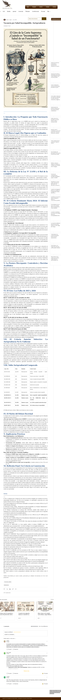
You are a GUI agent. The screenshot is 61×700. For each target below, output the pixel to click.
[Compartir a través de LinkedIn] (10, 589)
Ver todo (52, 599)
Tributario (27, 11)
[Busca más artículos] (44, 18)
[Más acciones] (47, 19)
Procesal (43, 11)
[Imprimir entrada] (15, 589)
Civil (4, 11)
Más (48, 11)
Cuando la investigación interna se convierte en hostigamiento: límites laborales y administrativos (24, 614)
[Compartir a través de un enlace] (12, 589)
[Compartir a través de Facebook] (4, 589)
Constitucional (35, 11)
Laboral (14, 11)
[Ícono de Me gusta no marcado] (7, 649)
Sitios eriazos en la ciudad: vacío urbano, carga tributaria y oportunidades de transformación (45, 614)
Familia (8, 11)
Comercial (20, 11)
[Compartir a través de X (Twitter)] (7, 589)
